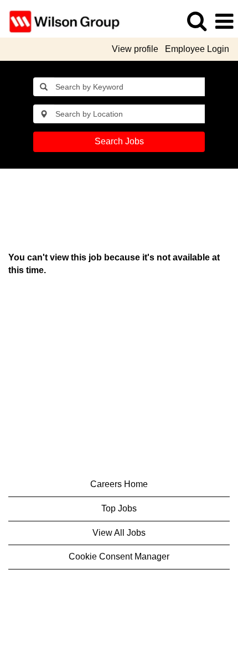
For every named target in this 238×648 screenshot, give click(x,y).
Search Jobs (119, 141)
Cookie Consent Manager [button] (119, 556)
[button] (224, 22)
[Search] (196, 21)
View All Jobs (119, 532)
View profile (135, 49)
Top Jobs (119, 508)
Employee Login (197, 49)
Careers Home (119, 484)
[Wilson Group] (60, 20)
